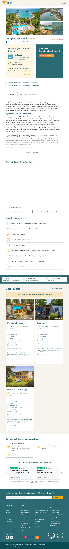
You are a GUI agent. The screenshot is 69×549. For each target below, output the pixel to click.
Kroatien (10, 42)
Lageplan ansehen (57, 288)
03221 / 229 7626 (31, 544)
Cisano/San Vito (40, 530)
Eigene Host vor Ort (26, 530)
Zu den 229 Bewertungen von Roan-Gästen (22, 58)
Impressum (38, 508)
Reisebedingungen (26, 512)
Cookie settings (17, 546)
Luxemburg (9, 521)
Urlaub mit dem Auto (41, 512)
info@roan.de (41, 544)
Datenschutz (24, 523)
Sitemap (8, 546)
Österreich (8, 519)
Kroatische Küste (18, 42)
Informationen (12, 94)
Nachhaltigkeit (25, 510)
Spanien (8, 514)
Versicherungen (54, 512)
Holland (8, 517)
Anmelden (57, 497)
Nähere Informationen (32, 152)
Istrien (25, 42)
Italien (7, 510)
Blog (22, 521)
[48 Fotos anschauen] (23, 21)
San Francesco (39, 519)
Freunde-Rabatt (54, 521)
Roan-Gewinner (39, 517)
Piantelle (37, 521)
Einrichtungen (23, 94)
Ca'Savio (52, 508)
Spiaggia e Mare (54, 510)
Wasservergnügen (34, 94)
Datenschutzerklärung (41, 510)
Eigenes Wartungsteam (41, 514)
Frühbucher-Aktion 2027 (56, 514)
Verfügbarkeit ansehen (46, 55)
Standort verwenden (52, 211)
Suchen (36, 211)
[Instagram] (11, 537)
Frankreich (8, 508)
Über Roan (24, 508)
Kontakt (23, 525)
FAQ (22, 514)
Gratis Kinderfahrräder (27, 528)
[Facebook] (7, 537)
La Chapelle (38, 524)
